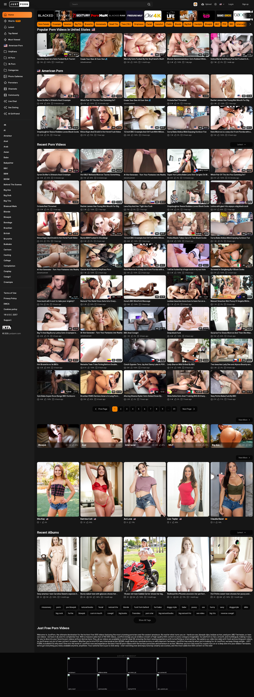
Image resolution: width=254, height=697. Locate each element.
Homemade (101, 24)
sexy (222, 607)
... (168, 409)
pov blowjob (71, 607)
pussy (194, 607)
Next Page (187, 409)
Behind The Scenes (13, 184)
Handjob (198, 24)
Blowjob (7, 217)
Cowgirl (7, 277)
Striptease (138, 24)
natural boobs (87, 607)
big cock (59, 613)
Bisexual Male (10, 206)
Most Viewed (14, 39)
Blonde (7, 212)
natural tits (113, 607)
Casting (7, 255)
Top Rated (13, 33)
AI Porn (11, 58)
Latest (11, 27)
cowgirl (110, 613)
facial (100, 607)
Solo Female (43, 24)
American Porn (16, 45)
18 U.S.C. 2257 (10, 315)
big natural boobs (166, 613)
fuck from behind (141, 607)
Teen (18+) (126, 24)
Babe (6, 157)
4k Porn (11, 64)
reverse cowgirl (227, 613)
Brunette (8, 239)
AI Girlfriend (14, 114)
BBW (6, 174)
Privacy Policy (10, 298)
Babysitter (8, 163)
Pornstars (13, 82)
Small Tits (113, 24)
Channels (12, 89)
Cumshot (159, 24)
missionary (46, 607)
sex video (200, 613)
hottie (70, 613)
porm (58, 607)
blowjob (82, 613)
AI (5, 130)
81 (174, 409)
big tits (213, 613)
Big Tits (7, 201)
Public (169, 24)
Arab (6, 146)
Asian (6, 152)
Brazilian (8, 228)
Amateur (8, 136)
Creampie (8, 282)
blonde (126, 607)
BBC (6, 168)
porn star (149, 613)
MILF (217, 24)
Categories (13, 70)
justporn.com (15, 333)
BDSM (6, 179)
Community (13, 95)
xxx (203, 607)
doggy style (172, 607)
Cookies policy (10, 309)
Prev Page (102, 409)
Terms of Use (10, 293)
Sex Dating (13, 107)
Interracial (241, 24)
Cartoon (7, 249)
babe (184, 607)
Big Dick (7, 195)
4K (5, 125)
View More (243, 420)
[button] (248, 16)
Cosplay (7, 271)
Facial (149, 24)
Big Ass (7, 190)
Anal (6, 141)
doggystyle (234, 607)
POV (224, 24)
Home (11, 15)
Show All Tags (145, 620)
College (7, 260)
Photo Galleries (15, 76)
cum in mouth (96, 613)
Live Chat (12, 101)
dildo (246, 607)
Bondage (8, 222)
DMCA (6, 304)
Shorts (11, 21)
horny (212, 607)
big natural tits (185, 613)
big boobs (123, 613)
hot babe (158, 607)
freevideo (136, 613)
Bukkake (8, 244)
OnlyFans (12, 51)
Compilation (9, 266)
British (7, 233)
